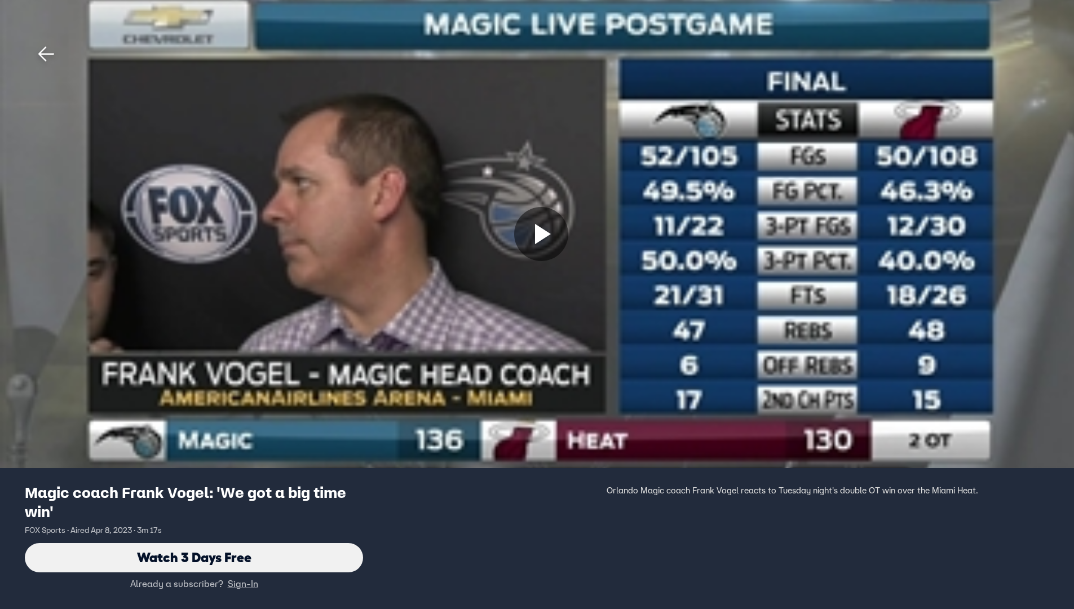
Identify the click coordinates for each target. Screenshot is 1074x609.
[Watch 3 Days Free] (541, 234)
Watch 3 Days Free (194, 557)
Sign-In (243, 583)
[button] (46, 54)
